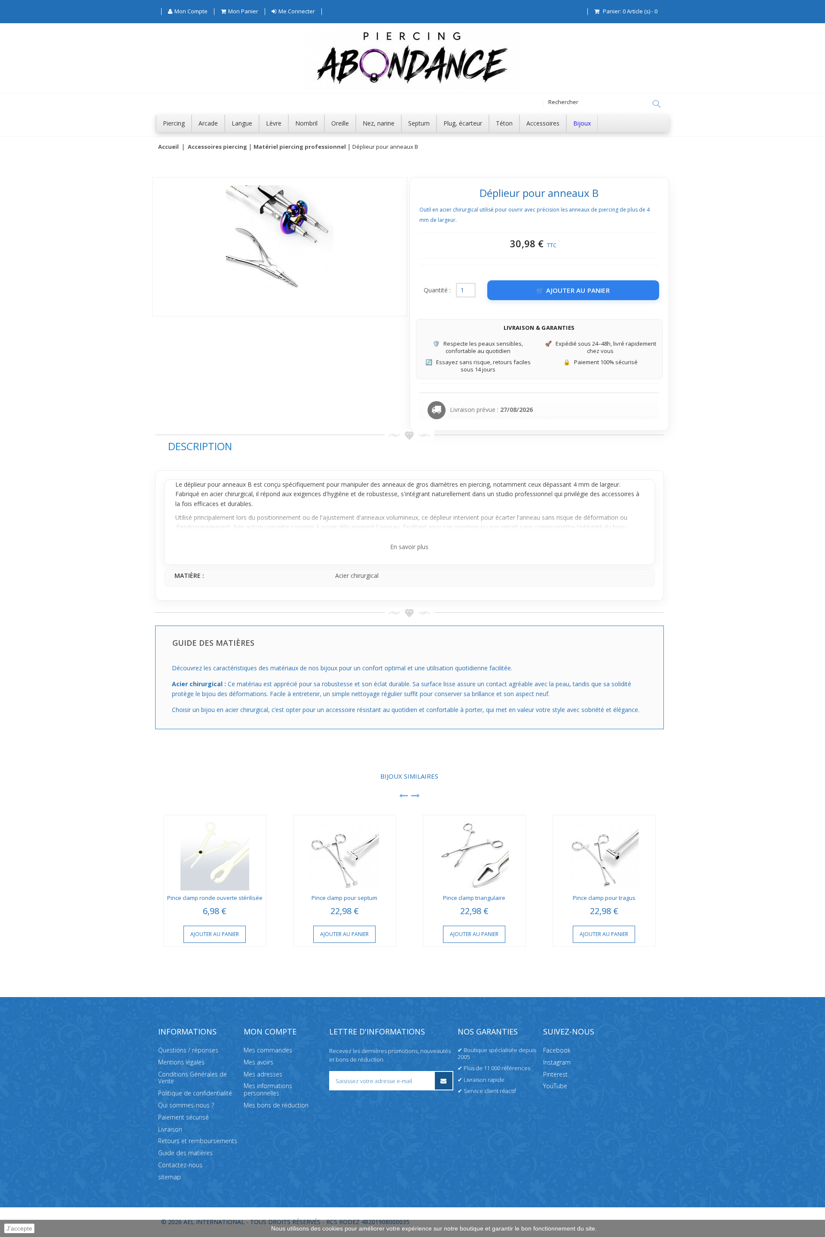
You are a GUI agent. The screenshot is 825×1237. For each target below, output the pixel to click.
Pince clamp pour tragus (604, 898)
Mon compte (270, 1031)
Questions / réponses (188, 1050)
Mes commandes (268, 1050)
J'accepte (19, 1228)
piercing (479, 484)
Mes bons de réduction (276, 1105)
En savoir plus (409, 547)
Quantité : (437, 290)
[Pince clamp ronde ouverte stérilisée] (214, 852)
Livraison (170, 1129)
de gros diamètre (431, 484)
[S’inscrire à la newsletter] (443, 1081)
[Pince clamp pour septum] (344, 852)
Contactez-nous (180, 1165)
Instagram (557, 1062)
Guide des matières (185, 1153)
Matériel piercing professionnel (300, 147)
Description (200, 446)
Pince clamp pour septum (344, 898)
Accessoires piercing (217, 147)
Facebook (557, 1050)
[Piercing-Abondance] (412, 87)
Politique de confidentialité (195, 1093)
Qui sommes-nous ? (186, 1105)
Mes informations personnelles (268, 1090)
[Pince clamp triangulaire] (474, 852)
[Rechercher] (656, 104)
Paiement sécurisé (183, 1117)
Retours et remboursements (197, 1141)
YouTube (555, 1086)
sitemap (169, 1177)
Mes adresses (263, 1074)
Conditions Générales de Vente (192, 1078)
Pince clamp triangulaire (474, 898)
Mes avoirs (258, 1062)
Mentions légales (181, 1062)
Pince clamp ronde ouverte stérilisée (215, 898)
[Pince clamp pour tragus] (604, 852)
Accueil (168, 147)
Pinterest (555, 1074)
